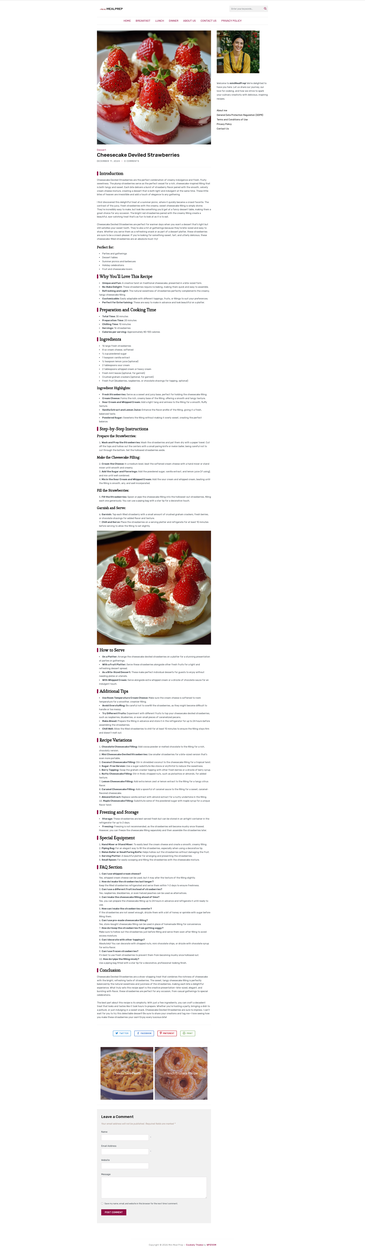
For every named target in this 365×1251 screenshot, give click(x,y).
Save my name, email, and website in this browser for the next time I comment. (141, 1203)
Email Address (108, 1146)
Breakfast (143, 20)
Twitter (123, 1033)
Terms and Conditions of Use (232, 119)
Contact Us (208, 20)
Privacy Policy (231, 20)
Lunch (159, 20)
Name (104, 1132)
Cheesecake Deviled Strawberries (138, 155)
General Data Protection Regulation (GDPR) (240, 115)
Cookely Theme (194, 1245)
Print (190, 1033)
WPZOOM (211, 1245)
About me (222, 110)
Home (127, 20)
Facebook (146, 1033)
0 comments (131, 161)
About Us (189, 20)
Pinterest (168, 1033)
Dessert (101, 150)
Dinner (173, 20)
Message (105, 1174)
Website (105, 1160)
